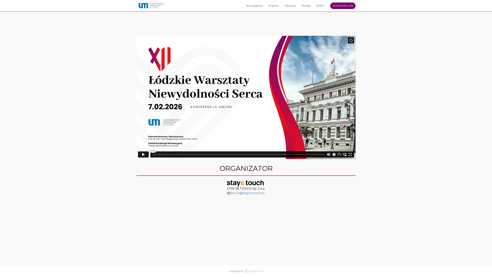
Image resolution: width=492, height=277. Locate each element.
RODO (320, 5)
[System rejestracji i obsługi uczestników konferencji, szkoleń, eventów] (246, 272)
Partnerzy (290, 5)
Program (273, 5)
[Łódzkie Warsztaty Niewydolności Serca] (152, 6)
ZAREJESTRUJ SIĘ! (342, 5)
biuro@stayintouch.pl (248, 193)
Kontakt (306, 5)
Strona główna (254, 5)
